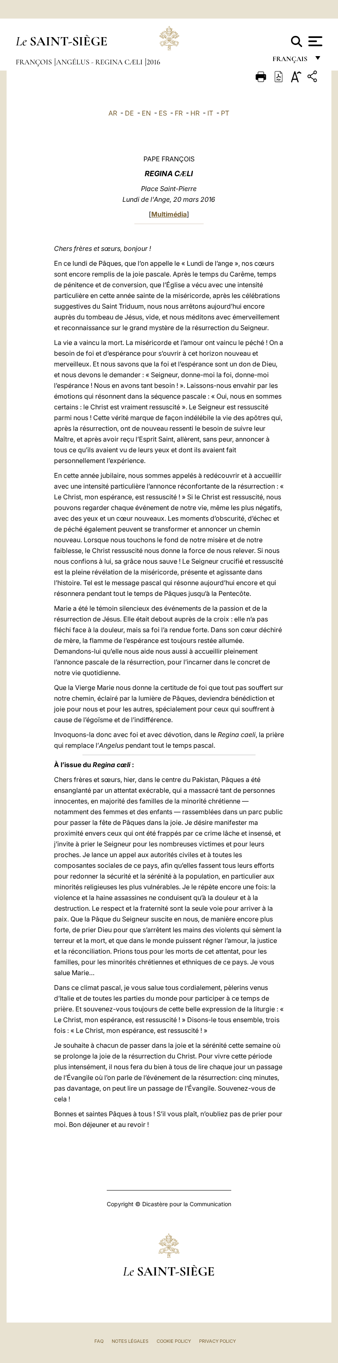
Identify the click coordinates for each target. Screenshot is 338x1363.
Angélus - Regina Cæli (100, 61)
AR (112, 113)
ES (163, 113)
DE (129, 113)
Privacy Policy (217, 1341)
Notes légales (130, 1341)
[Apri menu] (314, 41)
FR (179, 113)
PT (225, 113)
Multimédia (169, 214)
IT (210, 113)
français (291, 60)
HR (195, 113)
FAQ (98, 1341)
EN (146, 113)
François (35, 61)
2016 (153, 61)
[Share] (313, 78)
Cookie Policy (174, 1341)
